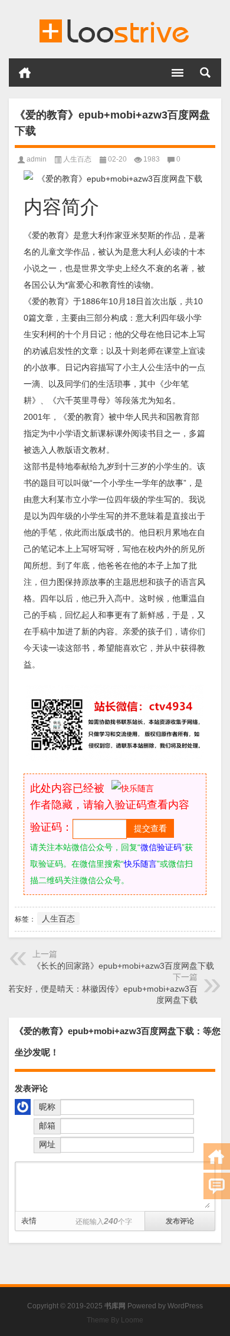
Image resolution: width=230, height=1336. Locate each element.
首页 (25, 72)
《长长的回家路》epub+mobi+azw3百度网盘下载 (123, 965)
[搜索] (205, 72)
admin (37, 159)
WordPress (185, 1306)
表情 (29, 1220)
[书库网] (115, 29)
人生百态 (77, 159)
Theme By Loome (115, 1320)
